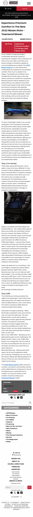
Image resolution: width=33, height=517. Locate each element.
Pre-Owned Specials (16, 477)
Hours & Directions (16, 464)
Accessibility (15, 502)
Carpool (9, 422)
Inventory (16, 469)
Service (9, 437)
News (8, 431)
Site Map (8, 504)
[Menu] (29, 3)
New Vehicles (16, 472)
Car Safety (10, 420)
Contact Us (5, 502)
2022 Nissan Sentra (11, 365)
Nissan (8, 433)
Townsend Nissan (8, 378)
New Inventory (11, 428)
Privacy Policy (25, 502)
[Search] (30, 402)
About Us (16, 461)
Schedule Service (16, 483)
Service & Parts (15, 481)
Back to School (12, 415)
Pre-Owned (16, 473)
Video (8, 442)
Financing (10, 424)
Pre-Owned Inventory (14, 435)
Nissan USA (15, 458)
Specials (15, 479)
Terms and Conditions (21, 506)
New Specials (16, 475)
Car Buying (10, 417)
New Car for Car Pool (14, 426)
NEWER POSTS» (26, 39)
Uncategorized (12, 439)
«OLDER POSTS (7, 39)
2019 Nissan (10, 413)
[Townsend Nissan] (10, 3)
